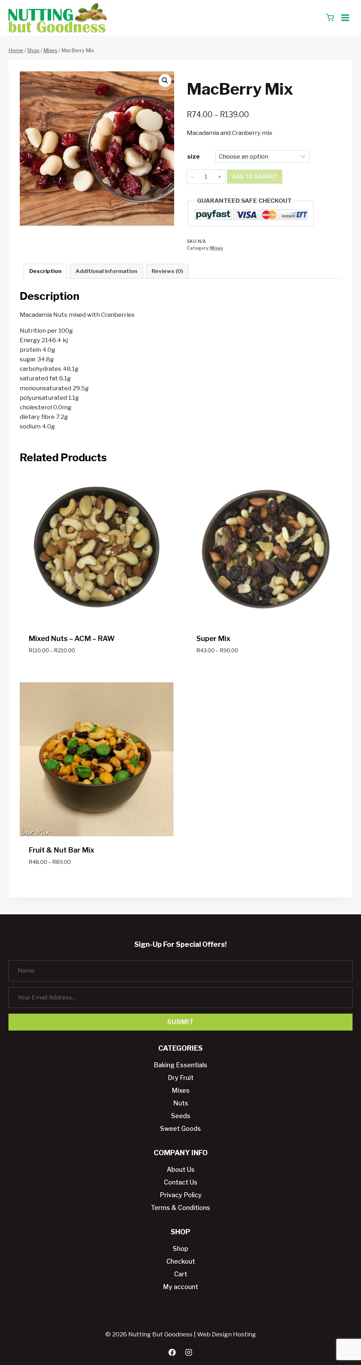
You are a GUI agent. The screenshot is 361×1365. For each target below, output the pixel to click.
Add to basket (254, 176)
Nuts (180, 1103)
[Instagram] (189, 1352)
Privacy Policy (181, 1195)
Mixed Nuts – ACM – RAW (72, 638)
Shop (180, 1248)
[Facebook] (172, 1352)
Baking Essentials (180, 1065)
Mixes (216, 248)
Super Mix (213, 638)
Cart (180, 1274)
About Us (181, 1169)
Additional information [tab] (106, 271)
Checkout (180, 1261)
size (193, 156)
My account (180, 1286)
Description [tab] (45, 271)
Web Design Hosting (226, 1334)
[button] (165, 80)
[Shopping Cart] (330, 18)
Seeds (180, 1116)
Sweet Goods (180, 1128)
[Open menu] (345, 17)
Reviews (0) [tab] (167, 271)
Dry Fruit (181, 1077)
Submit (180, 1022)
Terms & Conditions (180, 1207)
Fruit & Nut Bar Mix (61, 850)
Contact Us (180, 1182)
